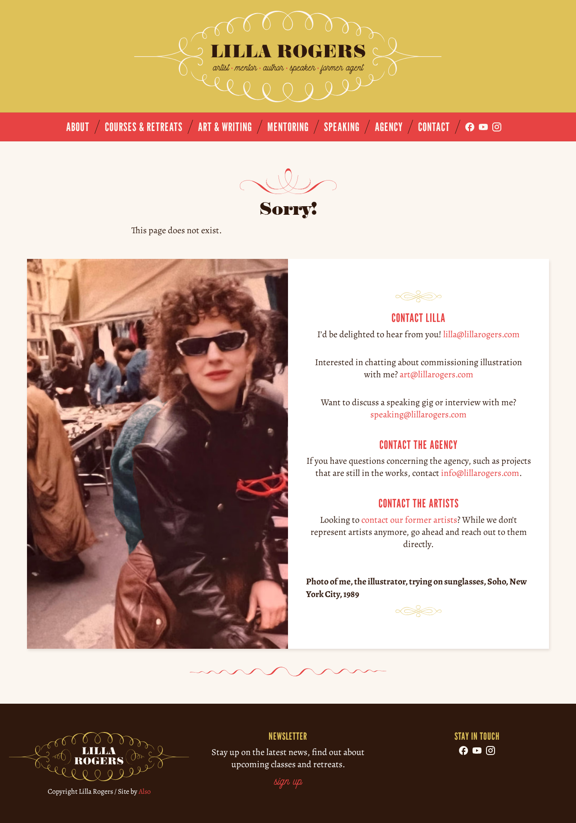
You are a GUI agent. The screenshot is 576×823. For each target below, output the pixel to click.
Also (145, 791)
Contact (434, 127)
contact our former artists (409, 520)
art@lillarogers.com (436, 374)
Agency (389, 127)
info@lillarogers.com (480, 473)
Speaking (342, 127)
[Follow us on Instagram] (496, 126)
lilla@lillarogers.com (481, 334)
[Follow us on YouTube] (483, 127)
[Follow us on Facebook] (469, 126)
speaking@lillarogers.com (418, 414)
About (78, 127)
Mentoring (288, 127)
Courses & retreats (144, 127)
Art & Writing (225, 127)
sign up (288, 782)
